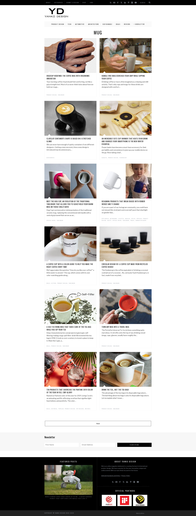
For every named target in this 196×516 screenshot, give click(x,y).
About (48, 2)
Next (98, 423)
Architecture (93, 24)
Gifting (53, 283)
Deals (118, 24)
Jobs (91, 2)
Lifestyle (121, 218)
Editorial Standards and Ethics (110, 475)
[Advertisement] (114, 12)
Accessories (50, 157)
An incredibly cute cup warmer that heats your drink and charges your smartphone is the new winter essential (125, 141)
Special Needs (51, 220)
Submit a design (72, 2)
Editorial (54, 409)
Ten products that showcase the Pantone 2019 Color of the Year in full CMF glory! (70, 391)
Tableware (61, 95)
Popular (139, 218)
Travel (132, 220)
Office (133, 218)
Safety (109, 220)
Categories (58, 2)
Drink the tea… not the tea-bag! (115, 389)
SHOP (84, 2)
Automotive (79, 24)
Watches (87, 409)
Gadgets (104, 157)
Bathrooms (113, 218)
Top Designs (80, 409)
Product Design (57, 24)
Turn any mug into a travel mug (115, 327)
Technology (123, 157)
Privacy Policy (125, 475)
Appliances (105, 218)
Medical (127, 218)
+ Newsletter (139, 24)
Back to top (139, 513)
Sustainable (107, 24)
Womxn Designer (141, 220)
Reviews (127, 24)
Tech (69, 24)
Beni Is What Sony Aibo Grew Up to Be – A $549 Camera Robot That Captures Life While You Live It (68, 497)
